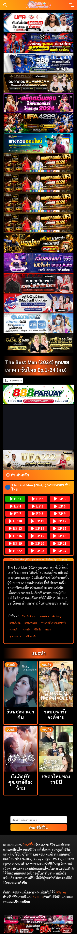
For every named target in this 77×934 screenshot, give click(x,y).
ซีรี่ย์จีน (37, 629)
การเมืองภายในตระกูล (51, 616)
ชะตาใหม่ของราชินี (55, 779)
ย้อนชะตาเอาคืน (20, 714)
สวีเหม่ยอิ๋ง (31, 636)
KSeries (61, 892)
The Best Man (29, 616)
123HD (38, 897)
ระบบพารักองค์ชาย (56, 714)
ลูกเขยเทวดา (15, 636)
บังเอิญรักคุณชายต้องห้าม (20, 782)
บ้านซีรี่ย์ (28, 845)
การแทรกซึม (30, 622)
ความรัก (26, 629)
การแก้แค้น (15, 622)
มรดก (48, 629)
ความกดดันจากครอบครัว (53, 622)
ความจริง (14, 629)
